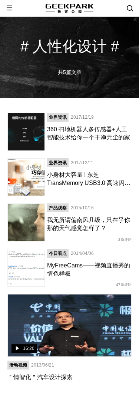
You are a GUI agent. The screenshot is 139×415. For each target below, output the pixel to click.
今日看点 (58, 253)
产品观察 (58, 207)
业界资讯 (58, 117)
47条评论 (124, 285)
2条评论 (125, 239)
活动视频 (18, 365)
